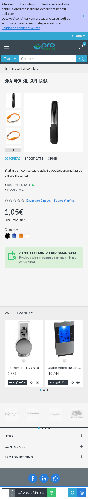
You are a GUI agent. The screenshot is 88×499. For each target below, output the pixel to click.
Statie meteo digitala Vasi (65, 368)
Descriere (12, 158)
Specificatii (34, 158)
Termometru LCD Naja (23, 368)
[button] (13, 94)
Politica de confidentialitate (21, 28)
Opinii (52, 158)
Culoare (10, 229)
